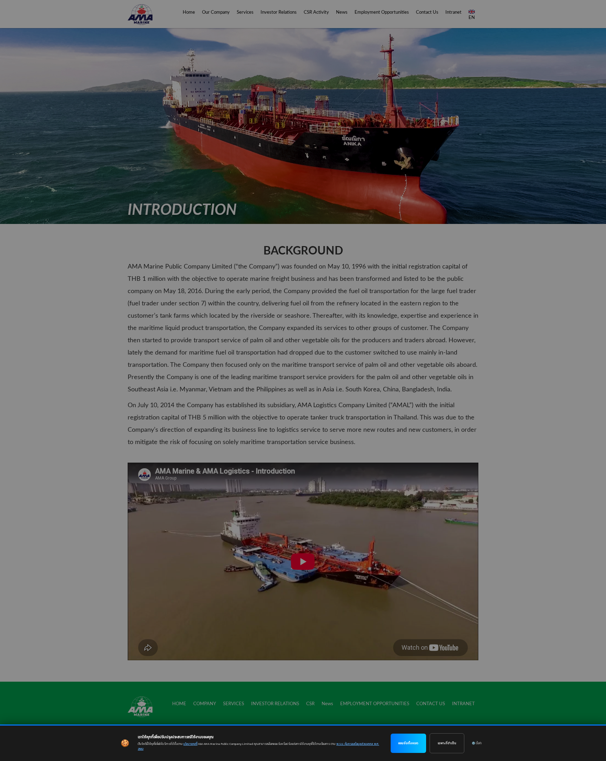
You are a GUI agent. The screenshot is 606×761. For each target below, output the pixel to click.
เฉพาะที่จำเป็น (447, 743)
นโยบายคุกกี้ (190, 744)
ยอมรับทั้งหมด (408, 743)
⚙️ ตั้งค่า (477, 743)
